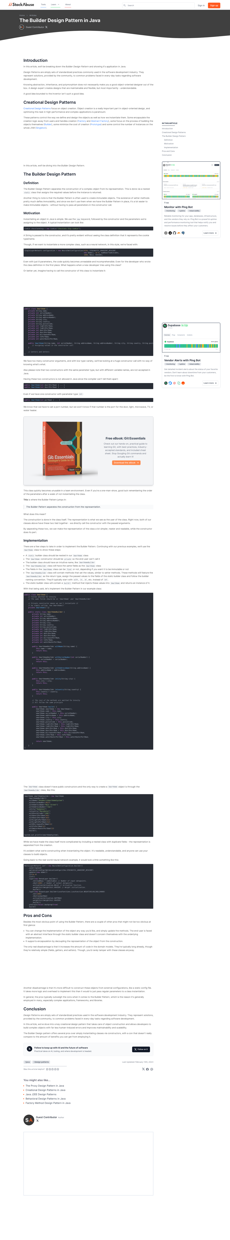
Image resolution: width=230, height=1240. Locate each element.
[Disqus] (88, 1164)
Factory (82, 121)
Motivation (169, 144)
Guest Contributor (35, 27)
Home (22, 15)
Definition (168, 140)
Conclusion (167, 155)
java (27, 1062)
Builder (47, 124)
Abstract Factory (99, 121)
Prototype (96, 124)
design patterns (41, 1062)
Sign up (214, 5)
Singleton (41, 128)
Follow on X (143, 1049)
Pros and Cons (168, 151)
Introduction (167, 128)
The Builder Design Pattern (174, 136)
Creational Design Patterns (37, 108)
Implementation (171, 147)
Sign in (201, 5)
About (68, 4)
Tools (43, 4)
